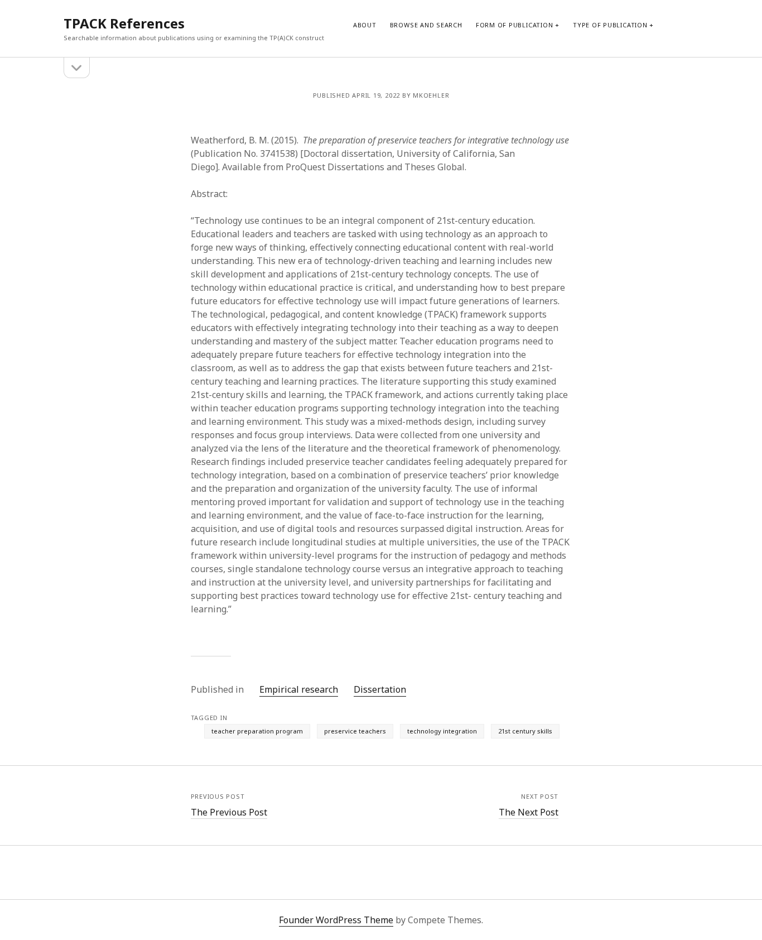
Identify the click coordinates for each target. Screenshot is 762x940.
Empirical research (298, 689)
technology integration (442, 731)
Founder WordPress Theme (336, 920)
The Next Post (528, 812)
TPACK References (124, 23)
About (365, 25)
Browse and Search (426, 25)
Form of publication (514, 25)
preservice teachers (355, 731)
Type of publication (610, 25)
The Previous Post (229, 812)
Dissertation (380, 689)
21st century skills (525, 731)
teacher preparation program (257, 731)
